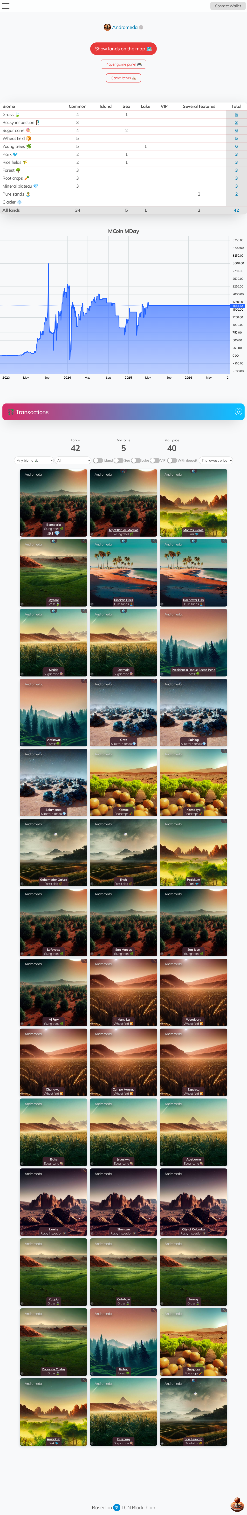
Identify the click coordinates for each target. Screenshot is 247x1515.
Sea (127, 460)
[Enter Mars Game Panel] (237, 1504)
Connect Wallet (228, 5)
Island (108, 460)
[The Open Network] (116, 1507)
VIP (162, 460)
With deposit (187, 460)
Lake (145, 460)
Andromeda (125, 27)
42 (236, 210)
